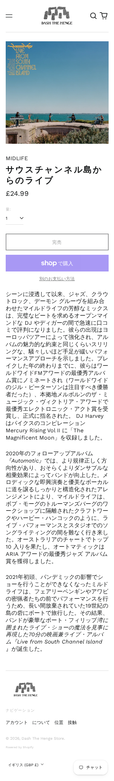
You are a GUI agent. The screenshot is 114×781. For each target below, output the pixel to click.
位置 (58, 722)
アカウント (17, 722)
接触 (72, 722)
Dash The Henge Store (43, 738)
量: (8, 209)
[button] (94, 16)
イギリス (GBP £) (24, 765)
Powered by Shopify (20, 747)
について (41, 722)
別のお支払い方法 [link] (57, 278)
